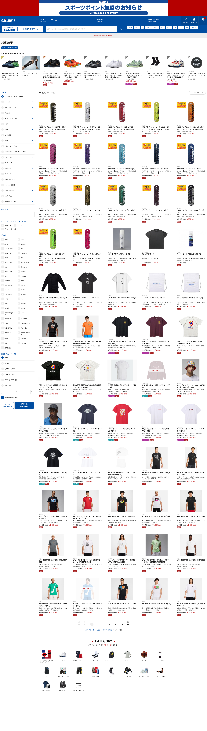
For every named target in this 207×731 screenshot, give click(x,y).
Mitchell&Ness (9, 285)
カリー (162, 27)
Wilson (7, 338)
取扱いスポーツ (46, 20)
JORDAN (129, 27)
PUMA (6, 303)
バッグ (6, 140)
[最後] (128, 624)
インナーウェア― (10, 157)
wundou (23, 338)
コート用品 (8, 135)
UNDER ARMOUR (25, 333)
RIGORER (23, 308)
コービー (168, 27)
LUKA (174, 27)
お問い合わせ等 (153, 20)
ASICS (6, 244)
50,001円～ (8, 385)
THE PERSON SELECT (11, 201)
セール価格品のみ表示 (10, 47)
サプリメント (8, 162)
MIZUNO (23, 285)
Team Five (24, 328)
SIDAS (22, 312)
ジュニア (19, 225)
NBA (187, 27)
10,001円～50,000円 (11, 380)
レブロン (136, 27)
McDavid (7, 280)
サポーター (8, 168)
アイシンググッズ (10, 179)
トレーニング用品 (10, 185)
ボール (6, 129)
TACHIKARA (8, 328)
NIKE (6, 299)
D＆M (22, 257)
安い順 (196, 92)
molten (7, 289)
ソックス (7, 113)
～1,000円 (7, 363)
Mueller (23, 289)
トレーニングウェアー (11, 118)
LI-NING (23, 276)
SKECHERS (8, 318)
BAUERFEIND (9, 248)
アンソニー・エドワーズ (151, 27)
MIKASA (23, 280)
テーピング (8, 174)
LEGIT (6, 276)
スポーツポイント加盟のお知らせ (103, 35)
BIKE (22, 248)
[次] (122, 624)
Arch (22, 239)
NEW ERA (23, 294)
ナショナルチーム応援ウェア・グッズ (16, 151)
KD (142, 27)
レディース (8, 225)
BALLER (23, 244)
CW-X (6, 257)
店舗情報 (100, 20)
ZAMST (7, 343)
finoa (6, 267)
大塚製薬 (23, 343)
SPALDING (24, 318)
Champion (8, 253)
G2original (24, 267)
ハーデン (181, 27)
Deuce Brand (8, 262)
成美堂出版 (8, 348)
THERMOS (8, 332)
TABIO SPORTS (25, 323)
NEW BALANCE (9, 294)
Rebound (23, 303)
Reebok (7, 308)
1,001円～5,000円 (10, 368)
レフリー (7, 124)
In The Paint (8, 271)
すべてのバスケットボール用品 (14, 96)
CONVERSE (24, 253)
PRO (22, 299)
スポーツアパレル (10, 190)
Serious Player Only (10, 313)
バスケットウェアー (10, 107)
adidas (7, 239)
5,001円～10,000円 (10, 374)
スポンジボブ (194, 27)
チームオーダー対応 (10, 229)
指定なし (7, 357)
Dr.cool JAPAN (25, 262)
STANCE (7, 323)
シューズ (7, 101)
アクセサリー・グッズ (11, 146)
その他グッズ (8, 196)
